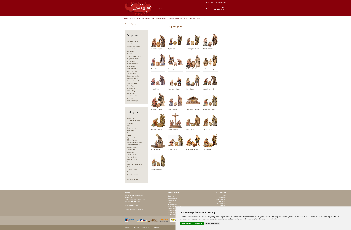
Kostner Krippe (131, 73)
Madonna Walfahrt (132, 159)
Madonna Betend (132, 157)
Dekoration (130, 123)
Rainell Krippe (131, 88)
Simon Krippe (131, 93)
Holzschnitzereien (220, 199)
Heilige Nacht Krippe (133, 59)
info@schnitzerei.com (136, 209)
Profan (192, 18)
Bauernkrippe (131, 51)
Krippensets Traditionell (134, 76)
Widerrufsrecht (172, 204)
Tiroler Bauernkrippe (133, 96)
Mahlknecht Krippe (132, 78)
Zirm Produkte (135, 18)
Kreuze (129, 135)
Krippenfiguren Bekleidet (134, 142)
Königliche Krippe (132, 71)
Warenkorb (217, 9)
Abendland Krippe (132, 41)
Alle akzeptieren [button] (186, 223)
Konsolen (129, 133)
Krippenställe (131, 149)
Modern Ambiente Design (135, 164)
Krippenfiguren (134, 24)
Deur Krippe (130, 54)
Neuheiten (130, 167)
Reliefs (129, 172)
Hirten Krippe (131, 66)
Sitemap (156, 227)
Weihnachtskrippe (132, 101)
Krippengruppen (131, 147)
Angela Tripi (130, 118)
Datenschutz (135, 227)
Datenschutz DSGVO (174, 206)
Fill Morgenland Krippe (134, 56)
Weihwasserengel (132, 179)
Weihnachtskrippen (147, 18)
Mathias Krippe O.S (133, 81)
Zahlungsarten (172, 198)
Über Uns (171, 196)
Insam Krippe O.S (132, 68)
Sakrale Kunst (161, 18)
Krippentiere (130, 152)
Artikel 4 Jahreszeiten (133, 120)
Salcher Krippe (131, 91)
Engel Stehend (131, 128)
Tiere (128, 177)
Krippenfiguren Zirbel (133, 145)
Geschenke (130, 130)
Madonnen (179, 18)
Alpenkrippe (130, 44)
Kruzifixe (171, 18)
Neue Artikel (201, 18)
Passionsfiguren (132, 83)
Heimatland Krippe (132, 64)
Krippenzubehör (131, 154)
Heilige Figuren (221, 201)
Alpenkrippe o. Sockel (133, 46)
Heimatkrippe (131, 61)
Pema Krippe (131, 86)
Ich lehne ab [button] (198, 223)
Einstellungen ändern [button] (212, 223)
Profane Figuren (132, 169)
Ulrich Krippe (131, 98)
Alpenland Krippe (132, 49)
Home (126, 24)
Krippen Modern (132, 138)
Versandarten (172, 200)
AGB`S (170, 202)
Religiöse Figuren (132, 174)
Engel (186, 18)
